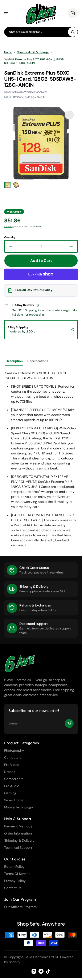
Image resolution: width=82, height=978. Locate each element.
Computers (12, 757)
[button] (6, 13)
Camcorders (13, 779)
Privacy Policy (15, 881)
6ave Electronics (37, 957)
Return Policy (14, 866)
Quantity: (10, 237)
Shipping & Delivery (19, 840)
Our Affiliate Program (20, 907)
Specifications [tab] (37, 361)
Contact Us (12, 888)
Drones (9, 772)
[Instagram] (33, 971)
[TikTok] (48, 971)
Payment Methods (18, 826)
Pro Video (11, 764)
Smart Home (13, 800)
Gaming (10, 793)
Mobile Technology (18, 807)
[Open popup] (37, 305)
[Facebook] (41, 971)
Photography (14, 750)
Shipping (9, 226)
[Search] (73, 32)
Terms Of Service (17, 873)
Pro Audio (11, 786)
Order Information (18, 833)
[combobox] (41, 32)
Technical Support (18, 847)
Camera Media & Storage (33, 52)
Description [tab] (14, 361)
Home (8, 52)
